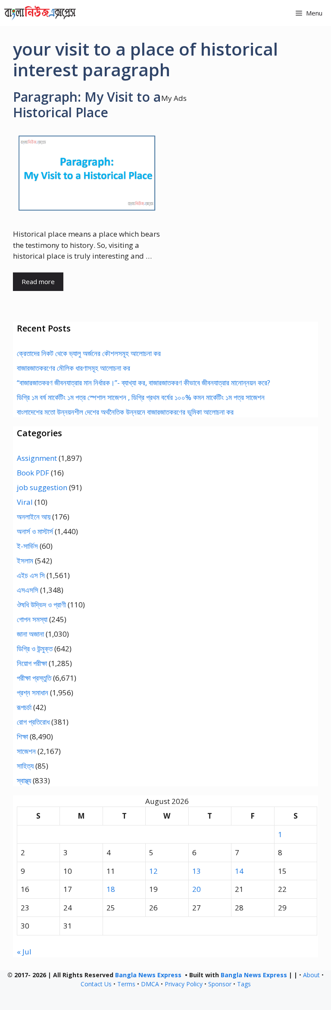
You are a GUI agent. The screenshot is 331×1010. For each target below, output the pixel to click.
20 (196, 889)
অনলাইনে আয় (33, 517)
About (311, 975)
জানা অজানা (30, 634)
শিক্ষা (22, 736)
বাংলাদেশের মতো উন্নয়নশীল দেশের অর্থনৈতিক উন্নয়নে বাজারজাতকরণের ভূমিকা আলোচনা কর (125, 412)
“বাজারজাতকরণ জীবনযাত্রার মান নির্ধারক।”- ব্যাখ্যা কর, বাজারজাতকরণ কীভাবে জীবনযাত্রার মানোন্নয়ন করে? (143, 383)
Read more (38, 281)
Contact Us (96, 984)
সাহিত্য (25, 766)
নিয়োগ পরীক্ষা (32, 663)
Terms (126, 984)
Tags (244, 984)
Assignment (37, 458)
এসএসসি (27, 590)
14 (239, 871)
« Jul (24, 952)
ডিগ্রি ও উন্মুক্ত (35, 649)
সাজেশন (26, 751)
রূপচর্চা (24, 707)
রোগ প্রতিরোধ (33, 722)
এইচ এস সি (31, 575)
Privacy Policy (184, 984)
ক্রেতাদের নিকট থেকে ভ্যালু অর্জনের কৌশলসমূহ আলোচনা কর (89, 353)
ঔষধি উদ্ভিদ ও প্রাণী (41, 605)
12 (153, 871)
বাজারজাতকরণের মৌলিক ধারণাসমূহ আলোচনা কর (73, 368)
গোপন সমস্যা (32, 619)
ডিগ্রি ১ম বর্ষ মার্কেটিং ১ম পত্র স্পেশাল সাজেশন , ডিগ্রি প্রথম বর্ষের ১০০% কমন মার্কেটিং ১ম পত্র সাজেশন (141, 397)
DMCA (150, 984)
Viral (25, 502)
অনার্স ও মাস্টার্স (35, 531)
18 (110, 889)
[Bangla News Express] (40, 13)
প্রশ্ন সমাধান (32, 692)
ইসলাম (25, 561)
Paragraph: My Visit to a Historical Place (87, 104)
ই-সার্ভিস (27, 546)
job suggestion (42, 487)
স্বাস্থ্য (24, 780)
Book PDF (33, 473)
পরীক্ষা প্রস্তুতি (34, 678)
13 (196, 871)
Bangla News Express (148, 975)
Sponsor (219, 984)
